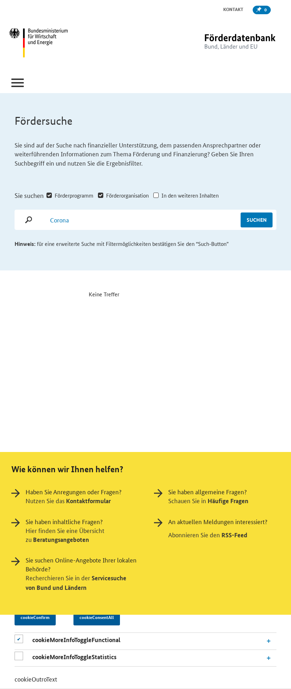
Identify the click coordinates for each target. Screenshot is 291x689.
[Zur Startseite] (225, 43)
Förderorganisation (127, 195)
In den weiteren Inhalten (190, 195)
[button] (17, 83)
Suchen (257, 219)
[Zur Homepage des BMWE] (54, 43)
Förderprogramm (74, 195)
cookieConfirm (35, 617)
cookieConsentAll (96, 617)
